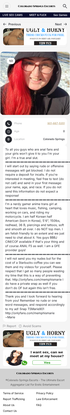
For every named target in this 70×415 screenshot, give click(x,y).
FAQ (38, 405)
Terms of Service (13, 393)
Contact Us (10, 410)
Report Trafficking (14, 399)
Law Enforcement (46, 399)
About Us (8, 405)
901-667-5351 (56, 123)
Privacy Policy (44, 393)
